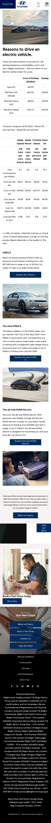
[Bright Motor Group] (8, 4)
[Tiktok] (32, 686)
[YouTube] (28, 686)
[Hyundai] (22, 4)
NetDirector (13, 814)
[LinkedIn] (22, 686)
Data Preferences (25, 674)
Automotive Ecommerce (32, 814)
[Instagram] (38, 686)
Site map (25, 668)
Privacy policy (25, 663)
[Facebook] (11, 686)
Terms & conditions (25, 657)
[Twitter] (17, 686)
